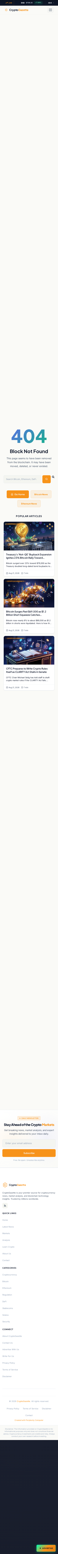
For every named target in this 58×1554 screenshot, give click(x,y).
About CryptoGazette (12, 1336)
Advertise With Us (10, 1349)
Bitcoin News (41, 494)
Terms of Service (10, 1369)
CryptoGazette (23, 1401)
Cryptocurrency (9, 1274)
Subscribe (29, 1153)
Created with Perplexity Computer (29, 1420)
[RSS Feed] (5, 1205)
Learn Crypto (8, 1247)
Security (6, 1321)
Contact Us (7, 1343)
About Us (6, 1253)
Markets (6, 1233)
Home (5, 1220)
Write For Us (8, 1356)
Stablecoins (7, 1308)
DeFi (4, 1301)
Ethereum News (29, 503)
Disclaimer (7, 1376)
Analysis (6, 1240)
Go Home (19, 494)
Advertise (47, 1548)
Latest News (8, 1227)
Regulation (7, 1295)
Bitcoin (5, 1281)
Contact (6, 1260)
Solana (5, 1315)
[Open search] (43, 10)
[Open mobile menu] (50, 10)
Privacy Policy (8, 1363)
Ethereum (6, 1288)
